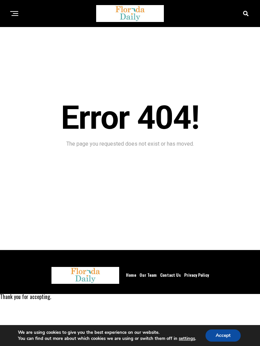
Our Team (148, 275)
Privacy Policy (196, 275)
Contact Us (170, 275)
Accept (223, 335)
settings (187, 339)
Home (131, 275)
